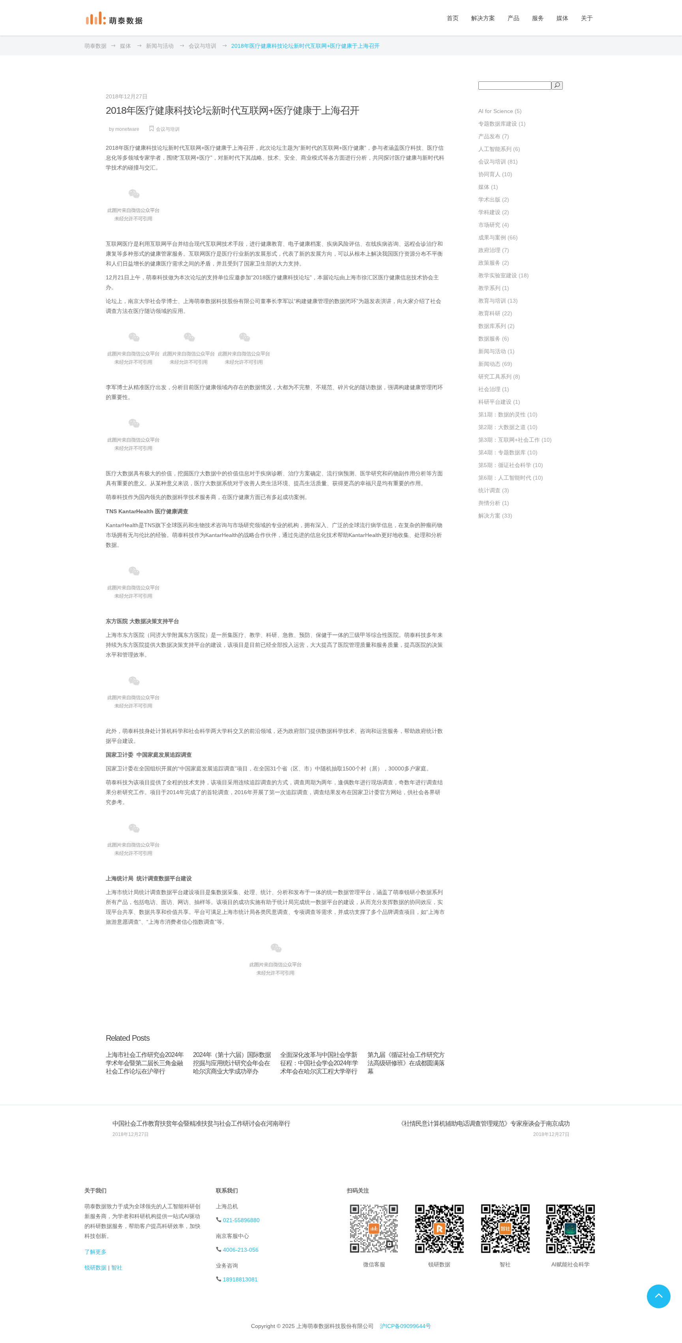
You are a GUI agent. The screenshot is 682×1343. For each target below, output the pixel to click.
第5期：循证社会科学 (504, 465)
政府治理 (489, 250)
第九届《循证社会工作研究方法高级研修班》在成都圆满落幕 (405, 1063)
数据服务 (489, 338)
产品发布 (489, 136)
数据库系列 (492, 326)
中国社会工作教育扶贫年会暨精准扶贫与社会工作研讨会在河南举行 (201, 1123)
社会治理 (489, 389)
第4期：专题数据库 (502, 452)
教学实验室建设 (497, 275)
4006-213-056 (241, 1250)
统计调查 (489, 490)
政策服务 (489, 263)
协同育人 (489, 174)
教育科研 (489, 313)
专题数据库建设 (497, 124)
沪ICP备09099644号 (405, 1326)
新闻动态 (489, 364)
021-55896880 (241, 1220)
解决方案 (489, 515)
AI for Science (495, 111)
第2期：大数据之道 (502, 427)
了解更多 (95, 1252)
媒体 (125, 46)
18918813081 (240, 1279)
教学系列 (489, 288)
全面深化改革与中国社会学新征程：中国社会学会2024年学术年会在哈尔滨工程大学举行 (319, 1063)
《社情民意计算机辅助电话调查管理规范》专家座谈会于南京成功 (484, 1123)
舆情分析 (489, 503)
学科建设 (489, 212)
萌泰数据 (95, 46)
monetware (127, 129)
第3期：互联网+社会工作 (509, 440)
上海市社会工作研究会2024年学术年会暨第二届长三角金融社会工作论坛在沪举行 (145, 1063)
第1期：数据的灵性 (502, 414)
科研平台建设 (495, 402)
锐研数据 (95, 1267)
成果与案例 (492, 237)
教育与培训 (492, 301)
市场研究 (489, 225)
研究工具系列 (495, 376)
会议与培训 (202, 46)
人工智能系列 (495, 149)
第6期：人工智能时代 (504, 478)
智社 (116, 1267)
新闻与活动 (160, 46)
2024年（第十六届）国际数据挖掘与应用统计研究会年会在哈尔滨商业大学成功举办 (232, 1063)
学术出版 (489, 199)
